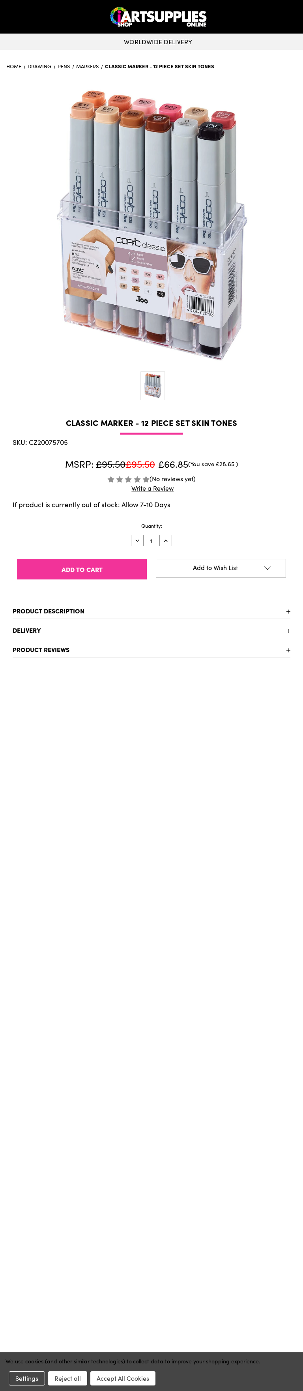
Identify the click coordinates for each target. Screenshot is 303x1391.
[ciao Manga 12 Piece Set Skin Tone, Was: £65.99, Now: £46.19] (224, 791)
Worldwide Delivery (158, 41)
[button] (295, 17)
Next (290, 820)
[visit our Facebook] (149, 1116)
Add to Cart (78, 916)
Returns (151, 1173)
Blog (151, 1211)
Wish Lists (151, 1277)
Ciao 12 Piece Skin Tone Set (79, 875)
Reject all (67, 1378)
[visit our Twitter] (151, 1116)
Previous (13, 820)
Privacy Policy (152, 1331)
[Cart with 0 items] (295, 17)
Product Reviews (41, 649)
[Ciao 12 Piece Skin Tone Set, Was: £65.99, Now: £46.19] (79, 791)
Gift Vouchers (151, 1147)
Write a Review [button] (152, 488)
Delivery (27, 630)
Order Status (151, 1264)
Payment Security (151, 1185)
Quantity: (151, 525)
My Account (151, 1252)
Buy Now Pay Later (152, 1198)
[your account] (292, 17)
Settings (26, 1378)
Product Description (48, 610)
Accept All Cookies (123, 1378)
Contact (152, 1318)
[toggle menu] (35, 17)
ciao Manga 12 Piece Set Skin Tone (224, 875)
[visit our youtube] (154, 1116)
